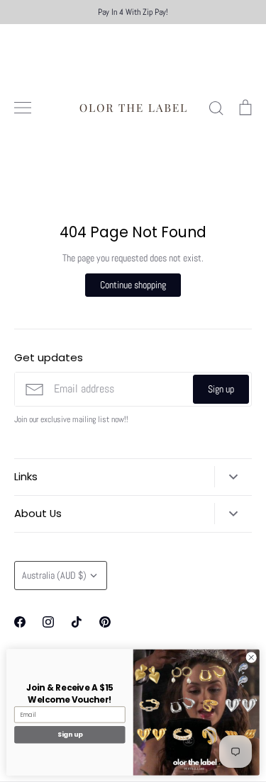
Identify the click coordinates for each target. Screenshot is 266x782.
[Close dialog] (251, 657)
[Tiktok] (76, 622)
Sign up (221, 388)
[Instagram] (48, 622)
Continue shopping (133, 284)
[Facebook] (20, 622)
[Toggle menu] (22, 108)
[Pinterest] (105, 622)
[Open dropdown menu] (233, 476)
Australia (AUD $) (54, 575)
